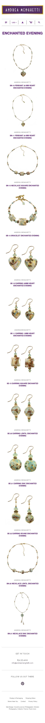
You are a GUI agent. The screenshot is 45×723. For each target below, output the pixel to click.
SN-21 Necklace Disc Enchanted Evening (22, 634)
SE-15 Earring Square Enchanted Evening (22, 384)
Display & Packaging (16, 698)
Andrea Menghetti (22, 82)
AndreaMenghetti (22, 330)
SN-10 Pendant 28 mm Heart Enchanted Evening (22, 86)
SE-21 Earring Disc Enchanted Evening (22, 484)
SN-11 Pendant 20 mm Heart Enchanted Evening (22, 136)
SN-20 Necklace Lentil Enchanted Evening (23, 584)
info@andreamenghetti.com (22, 663)
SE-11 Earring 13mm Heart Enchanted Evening (22, 334)
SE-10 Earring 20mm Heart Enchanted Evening (22, 284)
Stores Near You (13, 701)
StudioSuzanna (19, 707)
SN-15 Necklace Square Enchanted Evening (22, 186)
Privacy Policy (32, 701)
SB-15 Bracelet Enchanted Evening (22, 235)
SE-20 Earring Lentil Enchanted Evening (22, 434)
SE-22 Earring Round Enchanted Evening (22, 534)
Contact (23, 701)
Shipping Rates (30, 698)
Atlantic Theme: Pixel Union (27, 709)
